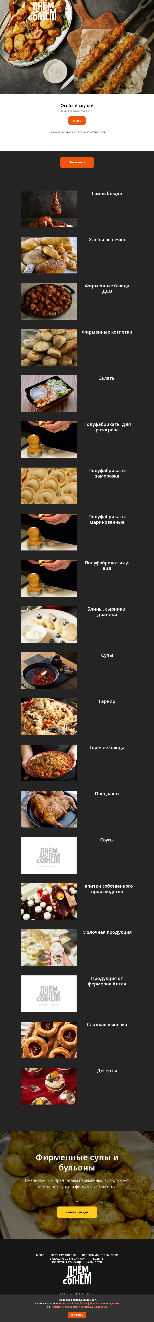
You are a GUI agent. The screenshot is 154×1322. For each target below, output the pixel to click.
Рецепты (98, 1258)
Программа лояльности (100, 1255)
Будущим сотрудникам (67, 1258)
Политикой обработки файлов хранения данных (89, 1303)
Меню (40, 1255)
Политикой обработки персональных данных (79, 1306)
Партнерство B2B (63, 1255)
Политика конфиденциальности (77, 1262)
